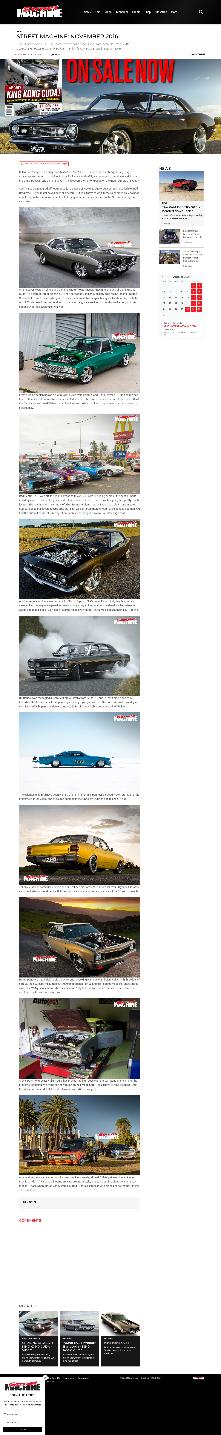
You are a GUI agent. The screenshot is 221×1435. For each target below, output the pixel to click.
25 (170, 309)
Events (136, 12)
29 (193, 309)
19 (176, 303)
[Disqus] (79, 1261)
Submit (22, 1429)
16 (199, 297)
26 (176, 309)
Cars (97, 12)
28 (188, 309)
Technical (122, 12)
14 (188, 297)
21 (188, 303)
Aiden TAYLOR (30, 1202)
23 (199, 303)
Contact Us (54, 1378)
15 (193, 297)
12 (176, 297)
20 (182, 303)
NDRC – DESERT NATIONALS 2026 (180, 326)
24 (164, 309)
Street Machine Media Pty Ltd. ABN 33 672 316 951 (143, 1378)
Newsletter (69, 1378)
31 (164, 315)
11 (170, 297)
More (174, 12)
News (87, 12)
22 (193, 303)
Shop (148, 12)
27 (182, 309)
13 (182, 297)
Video (108, 12)
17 (164, 303)
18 (170, 303)
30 (199, 309)
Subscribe (161, 12)
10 (164, 297)
